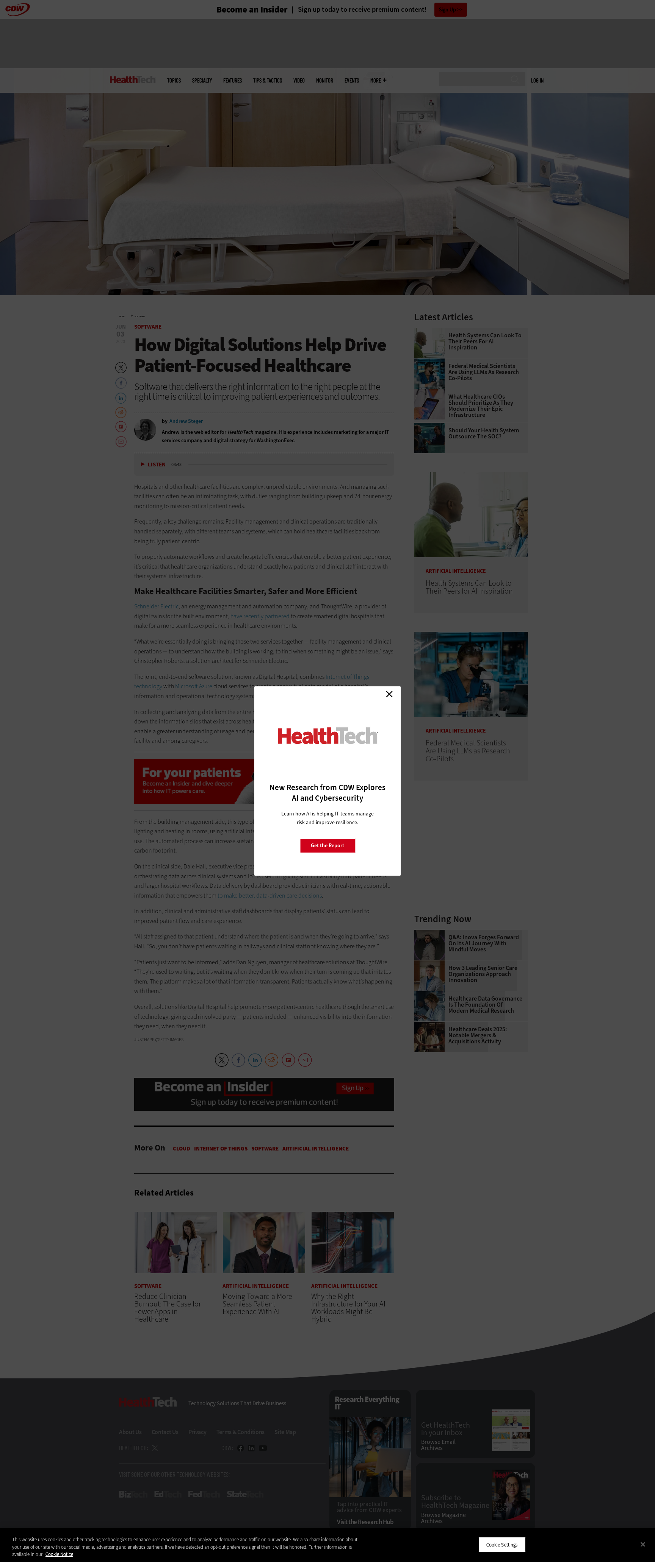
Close (389, 694)
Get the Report (327, 845)
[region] (327, 1545)
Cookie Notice (59, 1554)
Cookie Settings (502, 1544)
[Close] (643, 1544)
